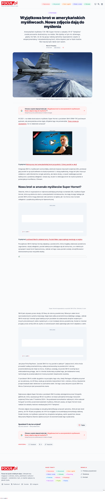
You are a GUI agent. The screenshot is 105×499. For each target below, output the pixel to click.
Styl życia (50, 480)
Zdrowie (87, 4)
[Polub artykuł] (63, 47)
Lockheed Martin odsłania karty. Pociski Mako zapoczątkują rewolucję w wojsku (54, 239)
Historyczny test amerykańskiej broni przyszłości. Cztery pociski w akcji (51, 164)
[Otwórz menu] (102, 4)
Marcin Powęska (51, 45)
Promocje (66, 477)
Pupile (59, 480)
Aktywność (56, 4)
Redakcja (86, 474)
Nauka (66, 480)
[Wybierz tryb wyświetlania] (95, 4)
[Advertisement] (52, 218)
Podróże (49, 477)
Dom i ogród (67, 4)
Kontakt (85, 477)
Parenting (70, 474)
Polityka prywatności (89, 471)
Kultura (58, 477)
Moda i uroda (78, 4)
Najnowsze (46, 4)
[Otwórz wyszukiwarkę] (98, 4)
